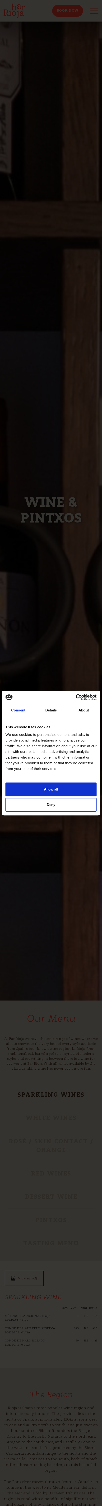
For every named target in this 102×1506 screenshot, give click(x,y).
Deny (51, 805)
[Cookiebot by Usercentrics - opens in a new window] (76, 697)
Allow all (51, 789)
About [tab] (84, 710)
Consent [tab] (18, 710)
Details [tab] (51, 710)
